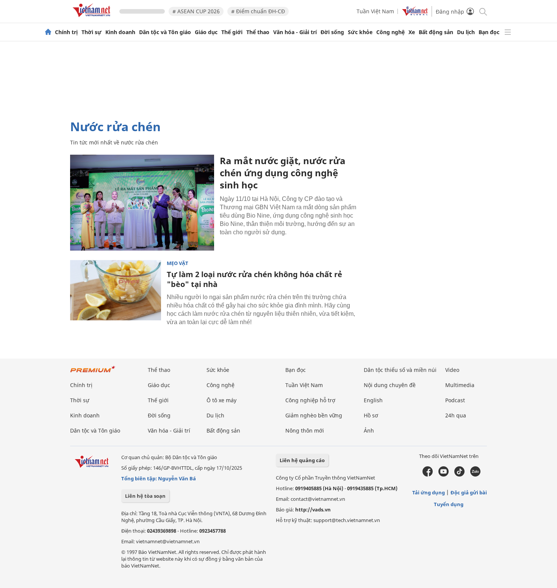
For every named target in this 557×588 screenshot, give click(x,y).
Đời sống (332, 32)
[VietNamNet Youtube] (443, 474)
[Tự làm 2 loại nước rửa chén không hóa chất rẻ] (115, 290)
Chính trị (66, 32)
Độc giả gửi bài (469, 492)
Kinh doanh (120, 32)
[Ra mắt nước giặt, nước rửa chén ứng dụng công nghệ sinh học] (142, 203)
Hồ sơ (371, 415)
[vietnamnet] (93, 18)
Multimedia (459, 385)
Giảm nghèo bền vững (313, 415)
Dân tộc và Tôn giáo (165, 32)
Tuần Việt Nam (375, 11)
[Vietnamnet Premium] (93, 372)
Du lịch (466, 32)
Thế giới (232, 32)
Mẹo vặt (177, 263)
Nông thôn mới (304, 430)
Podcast (455, 400)
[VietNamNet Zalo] (475, 474)
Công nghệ (390, 32)
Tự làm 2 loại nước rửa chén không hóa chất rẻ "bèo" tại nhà (254, 279)
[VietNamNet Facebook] (427, 474)
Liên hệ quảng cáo (302, 460)
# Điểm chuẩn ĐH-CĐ (258, 11)
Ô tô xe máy (221, 400)
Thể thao (257, 32)
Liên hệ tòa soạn (145, 495)
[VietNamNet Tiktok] (459, 474)
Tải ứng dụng (428, 492)
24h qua (455, 415)
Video (452, 369)
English (373, 400)
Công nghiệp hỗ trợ (310, 400)
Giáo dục (206, 32)
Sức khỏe (360, 32)
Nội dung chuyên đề (390, 385)
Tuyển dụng (448, 504)
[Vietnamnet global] (415, 13)
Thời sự (91, 32)
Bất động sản (436, 32)
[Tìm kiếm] (482, 11)
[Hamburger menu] (507, 32)
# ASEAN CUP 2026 (196, 11)
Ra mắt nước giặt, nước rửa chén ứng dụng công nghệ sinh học (283, 172)
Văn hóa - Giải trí (295, 32)
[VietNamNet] (48, 32)
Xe (411, 32)
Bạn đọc (489, 32)
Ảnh (369, 430)
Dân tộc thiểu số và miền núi (400, 369)
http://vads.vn (313, 509)
